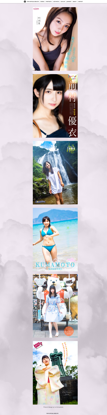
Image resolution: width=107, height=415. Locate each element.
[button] (55, 39)
